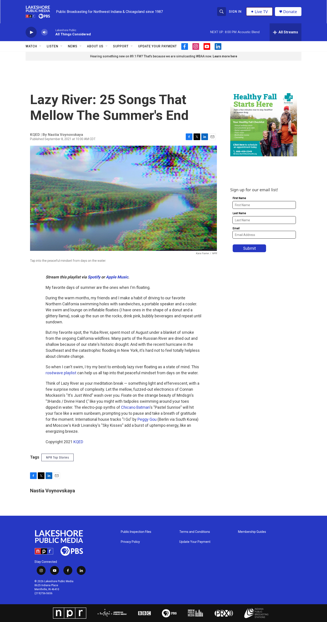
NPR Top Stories (57, 457)
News (72, 46)
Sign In (235, 11)
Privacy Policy (130, 541)
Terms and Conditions (194, 531)
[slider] (51, 32)
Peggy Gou (147, 419)
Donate (290, 11)
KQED (78, 441)
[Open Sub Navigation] (40, 46)
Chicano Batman (135, 407)
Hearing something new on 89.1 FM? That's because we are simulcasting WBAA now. (151, 56)
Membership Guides (252, 531)
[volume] (44, 32)
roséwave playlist (61, 372)
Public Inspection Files (136, 531)
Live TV (261, 11)
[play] (31, 32)
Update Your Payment (157, 46)
